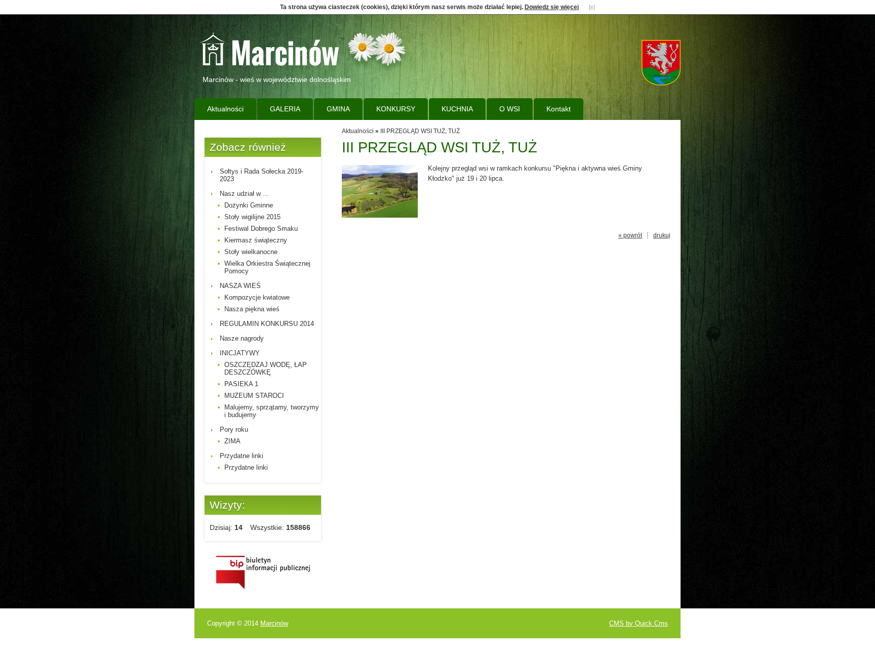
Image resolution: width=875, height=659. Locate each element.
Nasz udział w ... (244, 193)
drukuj (661, 235)
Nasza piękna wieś (252, 309)
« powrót (630, 235)
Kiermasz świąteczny (255, 240)
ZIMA (232, 441)
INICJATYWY (240, 353)
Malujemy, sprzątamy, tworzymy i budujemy (271, 411)
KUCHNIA (457, 109)
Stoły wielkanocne (250, 252)
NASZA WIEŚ (240, 286)
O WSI (509, 109)
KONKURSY (395, 109)
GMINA (338, 109)
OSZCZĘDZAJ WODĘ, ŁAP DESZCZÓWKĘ (265, 368)
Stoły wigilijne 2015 (252, 217)
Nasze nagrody (242, 338)
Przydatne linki (241, 456)
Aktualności (225, 109)
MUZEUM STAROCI (254, 395)
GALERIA (285, 109)
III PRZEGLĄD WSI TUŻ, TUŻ (420, 131)
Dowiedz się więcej (552, 7)
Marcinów (274, 623)
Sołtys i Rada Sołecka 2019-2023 (261, 175)
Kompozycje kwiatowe (257, 297)
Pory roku (234, 429)
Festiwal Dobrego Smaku (261, 228)
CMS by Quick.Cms (638, 623)
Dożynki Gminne (248, 205)
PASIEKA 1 (241, 384)
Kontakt (558, 109)
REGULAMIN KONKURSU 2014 (267, 323)
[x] (592, 7)
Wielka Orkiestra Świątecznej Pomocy (267, 267)
